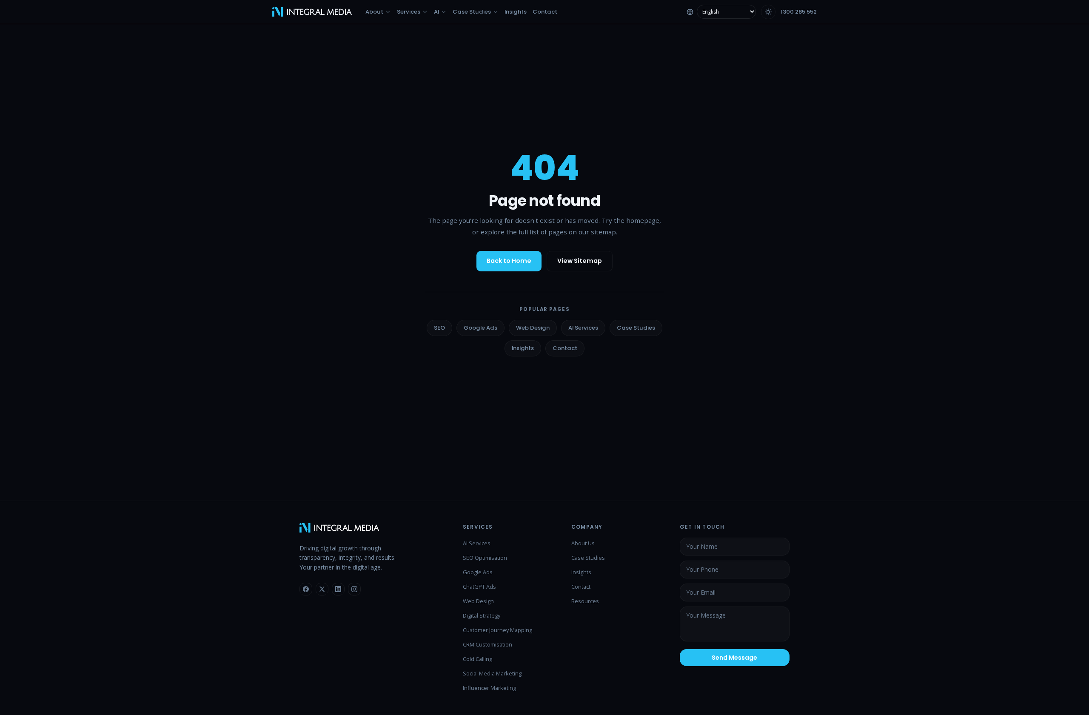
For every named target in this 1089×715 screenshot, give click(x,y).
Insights (523, 348)
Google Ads (480, 328)
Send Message (734, 657)
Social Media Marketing (492, 673)
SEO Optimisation (485, 557)
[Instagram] (354, 589)
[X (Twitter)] (322, 589)
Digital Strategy (481, 615)
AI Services (583, 328)
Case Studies (636, 328)
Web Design (533, 328)
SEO (439, 328)
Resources (585, 601)
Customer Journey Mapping (497, 630)
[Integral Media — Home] (312, 12)
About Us (583, 543)
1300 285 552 (799, 12)
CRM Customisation (487, 644)
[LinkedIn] (338, 589)
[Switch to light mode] (768, 12)
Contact (565, 348)
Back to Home (509, 260)
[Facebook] (305, 589)
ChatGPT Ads (479, 586)
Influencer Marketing (489, 688)
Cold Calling (477, 659)
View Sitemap (579, 260)
